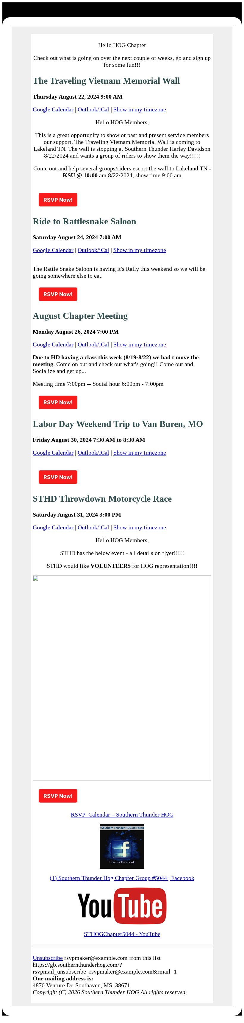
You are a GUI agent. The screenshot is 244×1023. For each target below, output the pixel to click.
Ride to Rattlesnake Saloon (84, 221)
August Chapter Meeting (80, 316)
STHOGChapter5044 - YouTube (122, 934)
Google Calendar (53, 109)
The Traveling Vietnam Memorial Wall (106, 80)
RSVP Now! (58, 200)
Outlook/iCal (93, 109)
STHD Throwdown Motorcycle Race (102, 498)
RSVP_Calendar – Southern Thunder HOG (122, 814)
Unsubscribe (48, 957)
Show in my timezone (139, 109)
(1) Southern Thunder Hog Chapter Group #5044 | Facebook (122, 878)
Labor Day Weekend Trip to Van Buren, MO (118, 424)
